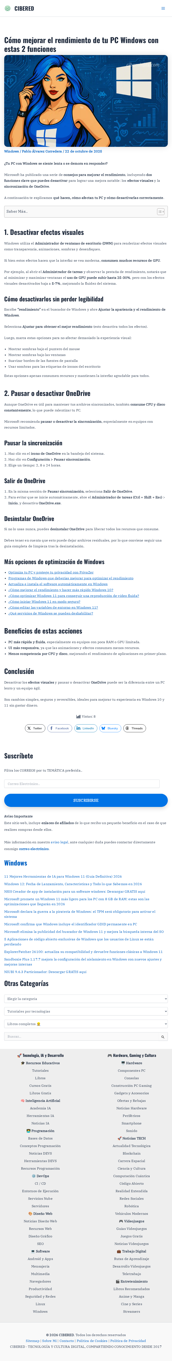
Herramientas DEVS (40, 1161)
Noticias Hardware (131, 1108)
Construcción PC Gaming (131, 1085)
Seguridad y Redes (40, 1296)
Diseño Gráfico (40, 1236)
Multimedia (40, 1274)
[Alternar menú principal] (163, 8)
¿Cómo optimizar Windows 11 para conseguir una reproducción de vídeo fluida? (73, 596)
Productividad (40, 1289)
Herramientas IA (40, 1116)
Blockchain (132, 1153)
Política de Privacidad (128, 1341)
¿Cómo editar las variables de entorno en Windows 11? (53, 607)
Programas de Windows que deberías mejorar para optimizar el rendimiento (70, 578)
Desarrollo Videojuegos (132, 1266)
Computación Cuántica (131, 1176)
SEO (40, 1244)
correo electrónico (34, 849)
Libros (40, 1078)
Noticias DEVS (40, 1153)
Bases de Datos (40, 1138)
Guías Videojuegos (131, 1229)
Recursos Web (40, 1229)
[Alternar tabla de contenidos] (158, 211)
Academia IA (40, 1108)
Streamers (131, 1311)
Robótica (131, 1206)
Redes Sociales (132, 1198)
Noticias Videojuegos (132, 1244)
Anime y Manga (131, 1296)
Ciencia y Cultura (132, 1168)
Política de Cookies (92, 1341)
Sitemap (32, 1341)
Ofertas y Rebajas (131, 1101)
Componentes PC (132, 1070)
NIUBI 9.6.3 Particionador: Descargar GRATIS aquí (45, 972)
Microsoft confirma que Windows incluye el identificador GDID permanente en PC (70, 924)
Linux (40, 1304)
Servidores (40, 1206)
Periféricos (131, 1116)
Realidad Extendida (132, 1191)
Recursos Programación (40, 1168)
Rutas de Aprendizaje (131, 1259)
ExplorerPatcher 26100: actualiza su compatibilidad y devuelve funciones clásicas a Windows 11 (83, 952)
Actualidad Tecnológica (132, 1146)
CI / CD (40, 1183)
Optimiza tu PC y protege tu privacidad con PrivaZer (51, 572)
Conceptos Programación (40, 1146)
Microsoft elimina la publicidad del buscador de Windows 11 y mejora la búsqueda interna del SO (84, 932)
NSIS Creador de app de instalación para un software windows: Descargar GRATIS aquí (74, 891)
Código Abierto (132, 1183)
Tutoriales (40, 1070)
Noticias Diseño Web (40, 1221)
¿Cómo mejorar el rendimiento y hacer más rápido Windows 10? (60, 590)
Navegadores (40, 1281)
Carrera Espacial (131, 1161)
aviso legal (59, 842)
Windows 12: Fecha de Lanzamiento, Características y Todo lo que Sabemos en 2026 (73, 884)
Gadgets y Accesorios (131, 1093)
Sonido (131, 1131)
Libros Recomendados (131, 1289)
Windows (11, 151)
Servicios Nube (40, 1198)
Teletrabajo (131, 1274)
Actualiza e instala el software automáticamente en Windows (58, 584)
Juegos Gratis (132, 1236)
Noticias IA (40, 1123)
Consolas (131, 1078)
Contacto (67, 1341)
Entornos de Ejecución (40, 1191)
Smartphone (132, 1123)
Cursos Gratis (40, 1085)
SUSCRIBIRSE (86, 800)
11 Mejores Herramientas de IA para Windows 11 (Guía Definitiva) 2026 (63, 876)
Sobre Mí (49, 1341)
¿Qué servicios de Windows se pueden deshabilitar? (50, 613)
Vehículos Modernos (131, 1213)
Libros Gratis (40, 1093)
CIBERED (24, 8)
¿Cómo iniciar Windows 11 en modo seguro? (44, 601)
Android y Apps (40, 1259)
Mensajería (40, 1266)
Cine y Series (131, 1304)
